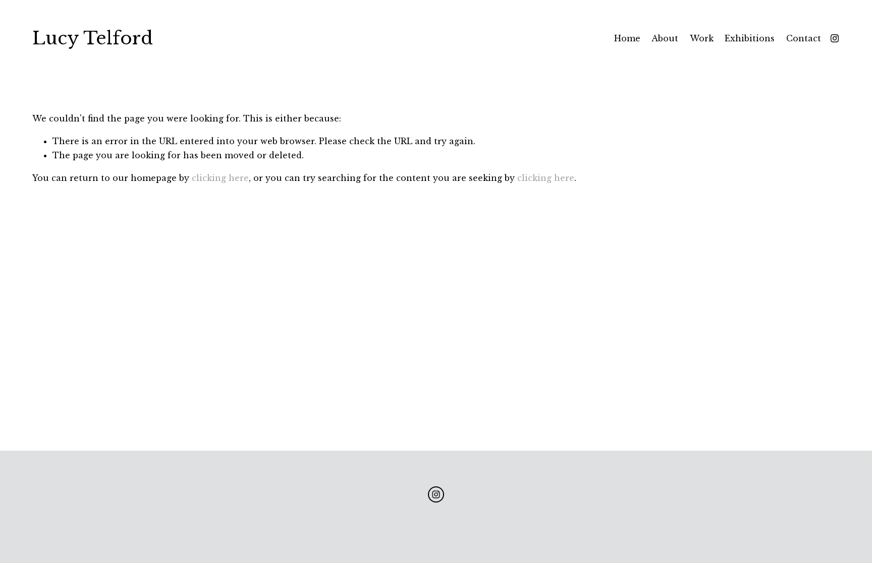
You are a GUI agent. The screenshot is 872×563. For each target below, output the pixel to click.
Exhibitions (750, 38)
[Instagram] (835, 38)
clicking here (220, 178)
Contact (803, 38)
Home (627, 38)
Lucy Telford (92, 38)
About (664, 38)
